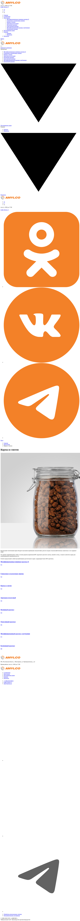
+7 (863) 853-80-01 (9, 681)
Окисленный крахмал (13, 26)
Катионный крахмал (12, 29)
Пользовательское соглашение (12, 915)
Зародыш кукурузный (13, 23)
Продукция (7, 18)
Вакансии (9, 34)
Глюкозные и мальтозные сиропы (16, 20)
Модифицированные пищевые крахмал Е (18, 19)
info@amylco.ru (8, 683)
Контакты (6, 36)
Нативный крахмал (12, 25)
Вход (2, 440)
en (4, 9)
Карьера (6, 32)
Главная (6, 15)
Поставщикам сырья (9, 30)
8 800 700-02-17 (8, 682)
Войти (2, 38)
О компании (7, 16)
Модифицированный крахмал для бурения (18, 27)
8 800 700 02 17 (5, 7)
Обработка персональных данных (13, 914)
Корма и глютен (11, 22)
